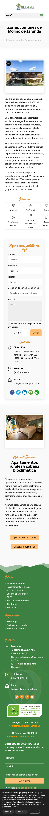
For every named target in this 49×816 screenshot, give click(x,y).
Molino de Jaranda (14, 40)
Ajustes (34, 811)
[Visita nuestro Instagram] (27, 697)
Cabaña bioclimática (25, 546)
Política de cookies (16, 628)
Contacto (12, 604)
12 (30, 90)
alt (8, 63)
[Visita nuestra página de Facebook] (22, 697)
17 (41, 90)
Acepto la (23, 787)
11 (28, 90)
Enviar (36, 332)
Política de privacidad (17, 625)
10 (26, 90)
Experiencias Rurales (17, 593)
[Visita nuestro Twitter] (17, 697)
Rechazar (21, 811)
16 (39, 90)
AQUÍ (16, 806)
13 (32, 90)
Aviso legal (12, 621)
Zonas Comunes (16, 590)
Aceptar (8, 811)
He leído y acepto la (24, 325)
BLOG (10, 597)
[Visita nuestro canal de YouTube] (32, 697)
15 (37, 90)
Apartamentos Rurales (19, 586)
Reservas (11, 607)
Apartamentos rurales (24, 537)
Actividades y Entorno (18, 600)
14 (34, 90)
